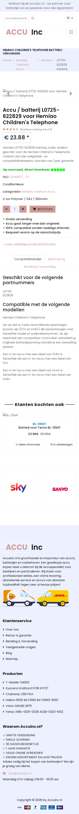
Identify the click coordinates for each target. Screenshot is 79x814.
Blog (9, 653)
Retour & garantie (18, 635)
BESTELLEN (44, 209)
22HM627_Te (19, 177)
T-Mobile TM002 (17, 682)
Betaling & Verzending (39, 267)
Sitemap (12, 659)
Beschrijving (56, 259)
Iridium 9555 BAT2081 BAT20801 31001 (32, 700)
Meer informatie (29, 444)
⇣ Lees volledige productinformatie (29, 244)
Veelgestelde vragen (21, 647)
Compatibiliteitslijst (28, 259)
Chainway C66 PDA (19, 694)
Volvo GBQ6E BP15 (19, 706)
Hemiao (46, 60)
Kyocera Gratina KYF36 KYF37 (27, 688)
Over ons (12, 629)
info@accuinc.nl (20, 773)
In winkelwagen (63, 444)
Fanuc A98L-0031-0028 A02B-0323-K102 (34, 712)
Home (7, 60)
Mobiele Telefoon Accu (22, 64)
